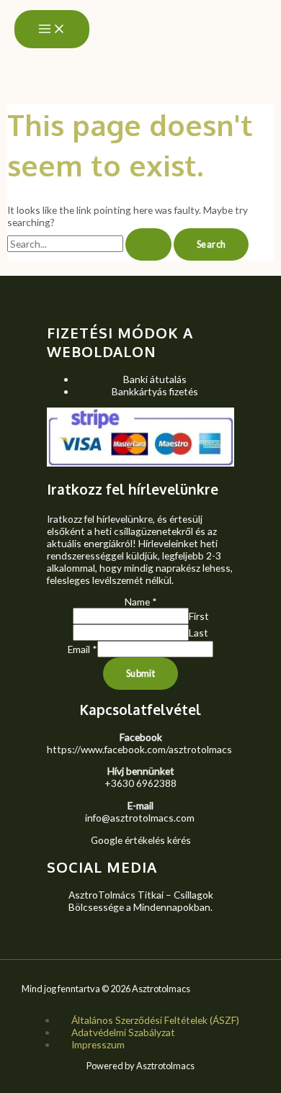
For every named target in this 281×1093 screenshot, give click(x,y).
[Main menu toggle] (51, 29)
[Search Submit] (148, 244)
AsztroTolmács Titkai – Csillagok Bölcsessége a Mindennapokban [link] (140, 901)
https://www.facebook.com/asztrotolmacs (139, 749)
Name (141, 601)
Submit (140, 673)
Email (82, 649)
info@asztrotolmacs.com (140, 817)
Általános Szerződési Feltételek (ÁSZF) (155, 1020)
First (199, 616)
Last (198, 632)
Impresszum (98, 1044)
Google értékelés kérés (141, 840)
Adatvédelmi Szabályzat (123, 1032)
